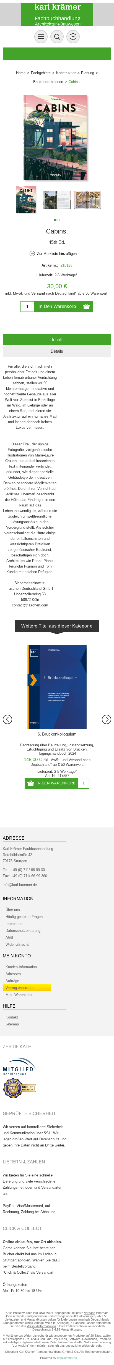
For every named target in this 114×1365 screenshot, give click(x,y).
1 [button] (55, 220)
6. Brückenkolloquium (57, 734)
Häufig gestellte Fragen (24, 917)
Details (57, 351)
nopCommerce (67, 1357)
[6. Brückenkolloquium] (57, 687)
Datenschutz (49, 1139)
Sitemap (12, 1024)
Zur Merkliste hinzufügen (57, 254)
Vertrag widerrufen (20, 988)
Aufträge (12, 981)
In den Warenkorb (57, 306)
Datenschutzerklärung (23, 931)
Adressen (13, 974)
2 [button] (59, 220)
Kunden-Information (21, 967)
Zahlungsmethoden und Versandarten (32, 1187)
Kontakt (12, 1017)
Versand (38, 293)
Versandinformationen (41, 1326)
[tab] (57, 339)
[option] (26, 200)
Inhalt (57, 339)
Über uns (13, 910)
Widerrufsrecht (17, 944)
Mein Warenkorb (19, 995)
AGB (9, 937)
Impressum (15, 924)
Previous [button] (7, 719)
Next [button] (106, 719)
